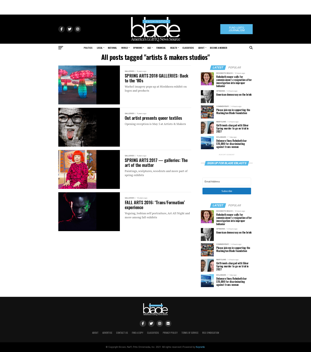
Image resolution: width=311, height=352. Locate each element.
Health (173, 47)
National (112, 47)
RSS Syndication (210, 332)
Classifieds (188, 47)
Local (100, 47)
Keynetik (200, 347)
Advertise (107, 332)
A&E (149, 47)
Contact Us (122, 332)
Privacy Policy (170, 332)
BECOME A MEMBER (218, 47)
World (124, 47)
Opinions (137, 47)
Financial (161, 47)
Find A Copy (137, 332)
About (201, 47)
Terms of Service (189, 332)
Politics (88, 47)
